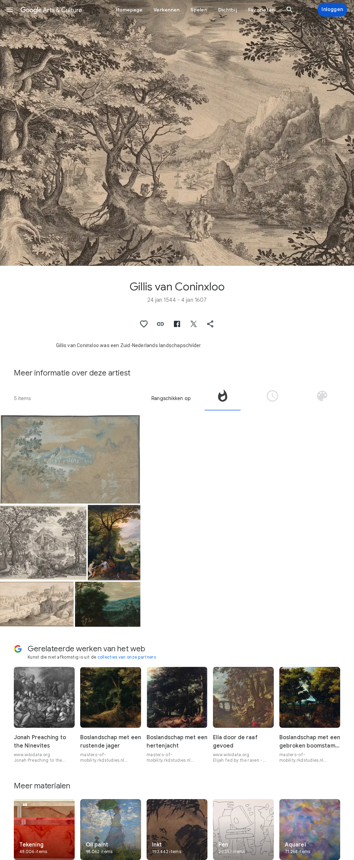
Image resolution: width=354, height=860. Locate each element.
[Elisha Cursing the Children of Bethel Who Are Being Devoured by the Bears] (43, 542)
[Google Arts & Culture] (51, 9)
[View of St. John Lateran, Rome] (37, 604)
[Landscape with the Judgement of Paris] (114, 542)
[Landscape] (70, 459)
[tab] (223, 398)
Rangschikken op (171, 398)
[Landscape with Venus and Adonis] (107, 604)
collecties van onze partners (126, 657)
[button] (9, 9)
